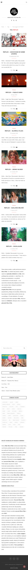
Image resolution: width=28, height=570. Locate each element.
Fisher (3, 411)
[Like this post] (11, 70)
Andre (16, 402)
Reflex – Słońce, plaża (14, 131)
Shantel (4, 424)
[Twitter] (13, 20)
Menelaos (4, 420)
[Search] (26, 2)
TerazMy (4, 426)
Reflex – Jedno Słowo (14, 169)
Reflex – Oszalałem (14, 246)
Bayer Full (4, 406)
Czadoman (22, 406)
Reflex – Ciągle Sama (14, 92)
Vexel (16, 426)
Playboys (23, 420)
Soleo (9, 424)
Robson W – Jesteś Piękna (7, 377)
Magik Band (15, 415)
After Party (5, 402)
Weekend (21, 426)
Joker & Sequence (11, 413)
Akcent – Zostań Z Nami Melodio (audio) (11, 390)
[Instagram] (16, 20)
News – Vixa (4, 387)
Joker (3, 413)
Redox (11, 422)
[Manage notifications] (24, 566)
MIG (9, 420)
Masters (10, 417)
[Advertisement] (14, 327)
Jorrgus (19, 413)
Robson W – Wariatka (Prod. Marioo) (10, 380)
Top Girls (10, 426)
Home (3, 26)
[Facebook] (11, 20)
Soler (14, 424)
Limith (9, 415)
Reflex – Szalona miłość (14, 208)
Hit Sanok (14, 411)
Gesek (8, 411)
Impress (20, 411)
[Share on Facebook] (13, 70)
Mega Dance (16, 417)
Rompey (16, 422)
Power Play (4, 422)
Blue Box (11, 406)
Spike (19, 424)
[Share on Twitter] (14, 70)
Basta (13, 404)
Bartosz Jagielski (6, 404)
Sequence (22, 422)
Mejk (22, 417)
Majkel (21, 415)
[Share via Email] (16, 70)
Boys (17, 406)
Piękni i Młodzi (16, 420)
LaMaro (4, 415)
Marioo (4, 417)
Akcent (11, 402)
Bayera (18, 404)
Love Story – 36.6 (6, 384)
